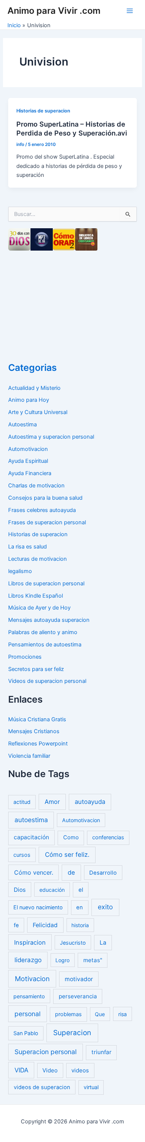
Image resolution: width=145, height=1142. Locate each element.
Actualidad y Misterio (34, 388)
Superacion (72, 1032)
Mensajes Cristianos (33, 731)
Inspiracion (30, 942)
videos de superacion (42, 1087)
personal (27, 1014)
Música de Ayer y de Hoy (39, 607)
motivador (79, 979)
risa (122, 1014)
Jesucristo (73, 942)
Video (50, 1070)
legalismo (20, 571)
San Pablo (25, 1033)
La (103, 942)
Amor (52, 801)
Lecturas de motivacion (37, 559)
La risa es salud (27, 546)
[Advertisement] (64, 303)
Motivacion (32, 978)
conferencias (108, 837)
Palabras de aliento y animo (42, 632)
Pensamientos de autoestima (44, 644)
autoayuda (90, 801)
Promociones (25, 656)
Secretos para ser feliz (36, 669)
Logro (62, 960)
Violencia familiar (29, 756)
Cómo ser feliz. (67, 854)
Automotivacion (28, 449)
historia (80, 925)
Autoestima (22, 424)
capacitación (31, 837)
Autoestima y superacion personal (51, 436)
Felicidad (45, 925)
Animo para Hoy (28, 400)
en (79, 907)
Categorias (32, 367)
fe (16, 925)
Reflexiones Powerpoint (38, 743)
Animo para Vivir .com (53, 10)
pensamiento (29, 996)
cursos (21, 855)
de (71, 872)
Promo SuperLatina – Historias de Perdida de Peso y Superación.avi (71, 128)
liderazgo (28, 960)
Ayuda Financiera (29, 473)
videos (80, 1070)
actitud (21, 802)
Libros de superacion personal (46, 583)
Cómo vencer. (33, 872)
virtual (91, 1087)
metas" (92, 960)
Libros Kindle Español (35, 595)
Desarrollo (103, 872)
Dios (20, 889)
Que (100, 1014)
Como (71, 837)
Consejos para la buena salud (45, 497)
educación (52, 890)
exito (105, 907)
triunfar (101, 1052)
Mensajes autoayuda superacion (49, 620)
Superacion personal (45, 1052)
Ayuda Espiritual (28, 461)
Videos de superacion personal (47, 681)
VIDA (21, 1070)
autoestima (31, 820)
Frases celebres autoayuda (42, 510)
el (80, 889)
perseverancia (78, 996)
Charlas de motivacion (36, 485)
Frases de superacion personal (47, 522)
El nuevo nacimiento (38, 907)
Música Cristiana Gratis (37, 719)
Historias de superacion (43, 111)
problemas (68, 1014)
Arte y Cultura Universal (37, 412)
